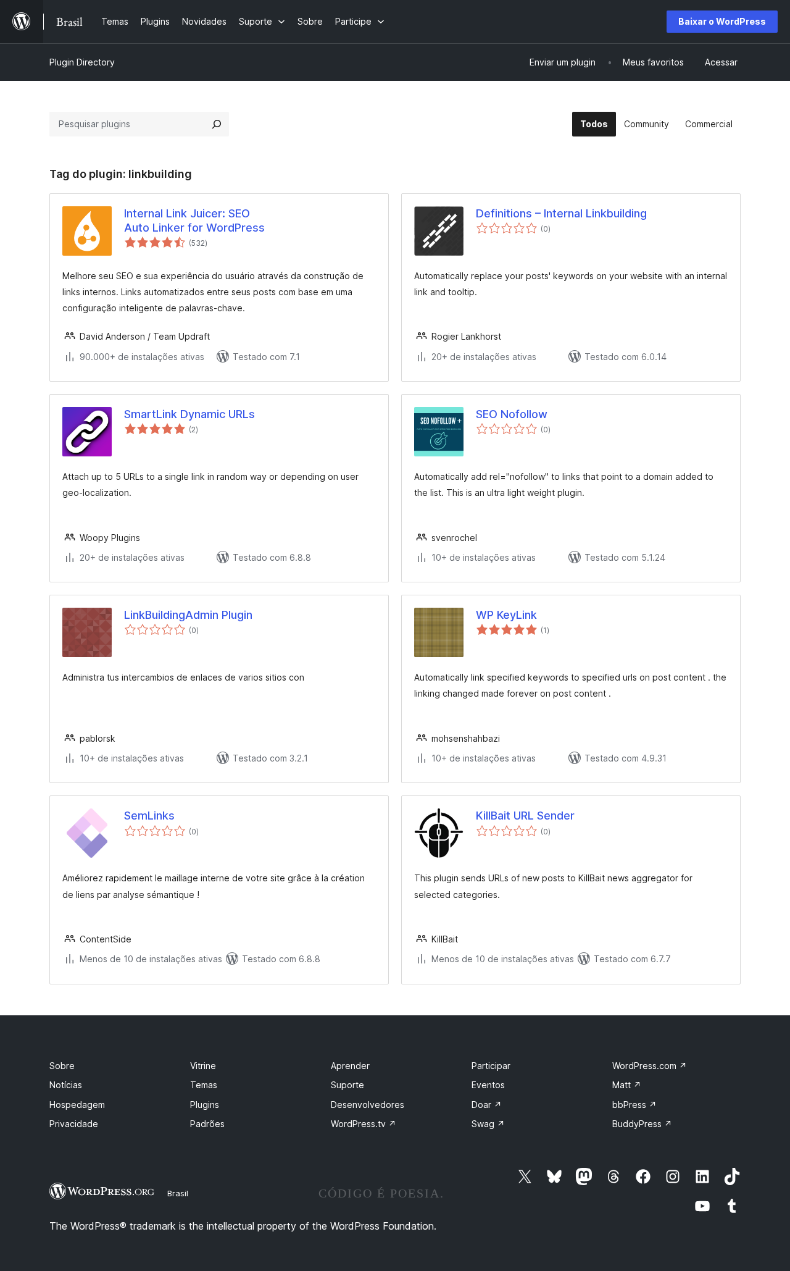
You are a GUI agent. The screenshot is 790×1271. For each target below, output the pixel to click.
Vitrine (203, 1065)
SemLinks (149, 815)
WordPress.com (649, 1065)
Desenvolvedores (367, 1104)
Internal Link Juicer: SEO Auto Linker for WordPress (194, 220)
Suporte (347, 1085)
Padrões (207, 1123)
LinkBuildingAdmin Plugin (188, 614)
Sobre (62, 1065)
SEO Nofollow (511, 414)
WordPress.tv (363, 1123)
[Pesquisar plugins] (216, 124)
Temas (203, 1085)
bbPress (634, 1104)
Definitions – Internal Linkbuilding (561, 213)
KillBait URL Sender (525, 815)
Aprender (350, 1065)
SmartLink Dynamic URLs (189, 414)
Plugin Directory (82, 62)
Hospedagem (77, 1104)
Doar (487, 1104)
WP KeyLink (506, 614)
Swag (488, 1123)
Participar (491, 1065)
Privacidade (73, 1123)
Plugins (204, 1104)
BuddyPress (642, 1123)
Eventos (488, 1085)
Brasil (177, 1193)
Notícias (65, 1085)
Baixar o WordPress (722, 21)
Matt (626, 1085)
